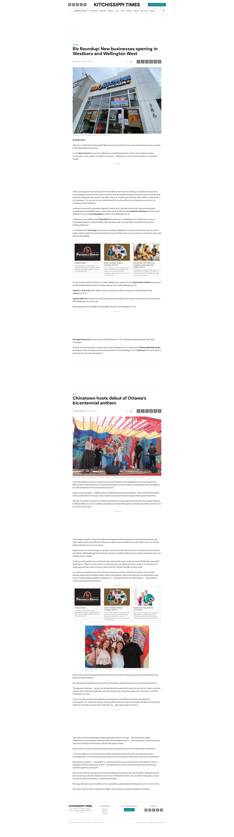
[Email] (155, 61)
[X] (143, 61)
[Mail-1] (69, 4)
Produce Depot (80, 263)
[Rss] (85, 4)
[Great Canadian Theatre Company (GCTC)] (117, 252)
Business (76, 44)
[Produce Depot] (87, 252)
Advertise (105, 814)
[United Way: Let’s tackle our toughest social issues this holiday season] (146, 252)
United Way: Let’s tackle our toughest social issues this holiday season (144, 265)
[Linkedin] (151, 61)
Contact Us (105, 810)
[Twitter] (81, 4)
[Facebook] (77, 4)
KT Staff (77, 61)
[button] (163, 10)
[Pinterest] (147, 61)
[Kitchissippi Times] (117, 4)
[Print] (159, 61)
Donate (105, 812)
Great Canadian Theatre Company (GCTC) (113, 264)
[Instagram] (73, 4)
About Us (105, 809)
